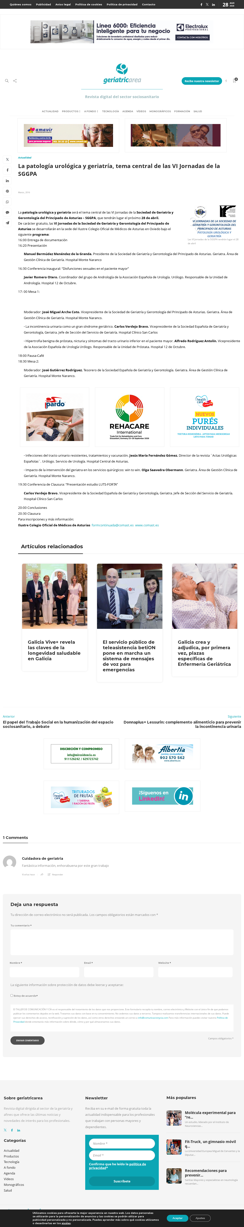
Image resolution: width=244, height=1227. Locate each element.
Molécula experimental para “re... (210, 1115)
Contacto (148, 4)
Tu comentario (21, 925)
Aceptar (178, 1218)
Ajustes (200, 1218)
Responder (57, 874)
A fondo (90, 111)
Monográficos (160, 111)
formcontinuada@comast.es (113, 525)
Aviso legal (63, 4)
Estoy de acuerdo (26, 995)
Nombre (16, 962)
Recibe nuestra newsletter (202, 81)
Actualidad (50, 111)
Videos (9, 1179)
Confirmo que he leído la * (117, 1166)
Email (88, 962)
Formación (182, 111)
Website (164, 962)
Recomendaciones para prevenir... (206, 1172)
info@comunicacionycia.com (153, 1017)
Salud (197, 111)
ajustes (66, 1223)
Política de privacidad (122, 4)
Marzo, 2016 (24, 192)
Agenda (127, 111)
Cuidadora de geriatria (42, 858)
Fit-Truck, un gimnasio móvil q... (210, 1144)
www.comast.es (147, 525)
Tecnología (110, 111)
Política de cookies (88, 4)
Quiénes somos (20, 4)
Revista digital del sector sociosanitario (122, 96)
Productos (70, 111)
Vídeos (141, 111)
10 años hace (28, 874)
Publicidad (43, 4)
